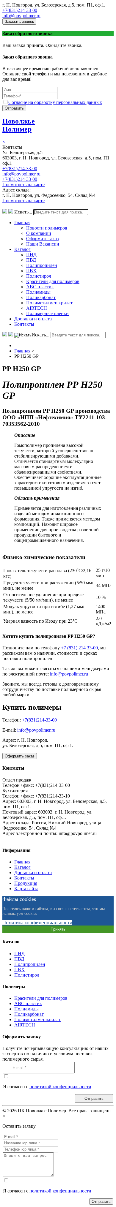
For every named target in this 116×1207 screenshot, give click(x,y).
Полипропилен (41, 265)
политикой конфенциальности (60, 1086)
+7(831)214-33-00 (19, 10)
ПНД (31, 254)
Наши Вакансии (42, 243)
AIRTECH (36, 308)
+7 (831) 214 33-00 (79, 647)
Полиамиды (38, 292)
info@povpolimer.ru (21, 15)
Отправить (14, 108)
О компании (38, 233)
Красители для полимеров (52, 281)
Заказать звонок (19, 21)
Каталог (22, 249)
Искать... (23, 211)
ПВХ (31, 270)
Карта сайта (26, 888)
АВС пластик (40, 286)
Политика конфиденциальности (37, 922)
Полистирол (38, 276)
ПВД (31, 259)
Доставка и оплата (33, 318)
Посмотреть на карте (23, 184)
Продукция (25, 883)
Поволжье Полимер (18, 125)
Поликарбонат (41, 297)
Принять (58, 929)
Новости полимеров (46, 227)
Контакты (24, 324)
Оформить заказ (42, 238)
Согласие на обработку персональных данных (55, 102)
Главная (22, 222)
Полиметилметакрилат (49, 302)
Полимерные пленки (47, 313)
